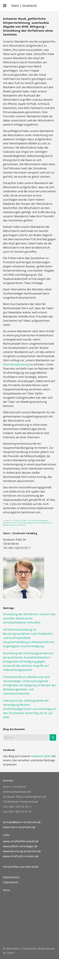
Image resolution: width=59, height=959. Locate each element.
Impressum (10, 882)
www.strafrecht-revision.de (21, 856)
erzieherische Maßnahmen (43, 523)
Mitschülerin (13, 525)
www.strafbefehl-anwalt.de (21, 841)
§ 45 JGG (17, 520)
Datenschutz (11, 877)
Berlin (14, 523)
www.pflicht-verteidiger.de (20, 846)
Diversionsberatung (16, 364)
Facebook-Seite (41, 756)
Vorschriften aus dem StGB (20, 867)
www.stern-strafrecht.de (19, 827)
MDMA (5, 525)
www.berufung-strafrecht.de (22, 851)
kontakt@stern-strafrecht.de (22, 822)
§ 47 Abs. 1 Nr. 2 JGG (28, 520)
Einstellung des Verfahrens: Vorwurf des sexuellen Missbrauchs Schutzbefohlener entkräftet (29, 618)
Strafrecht (22, 525)
